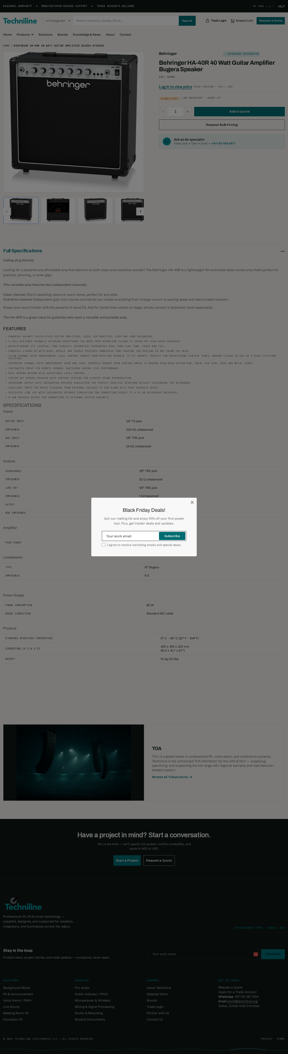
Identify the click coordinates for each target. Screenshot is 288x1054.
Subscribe (172, 536)
